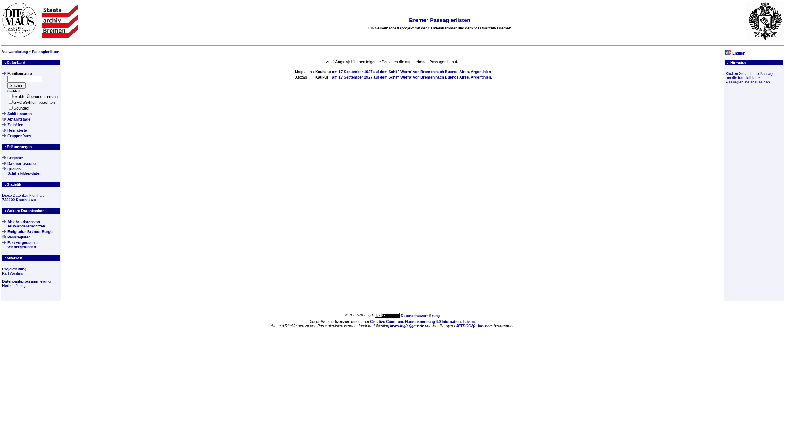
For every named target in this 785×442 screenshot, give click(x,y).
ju (371, 315)
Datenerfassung (21, 163)
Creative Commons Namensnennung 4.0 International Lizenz (423, 322)
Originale (15, 158)
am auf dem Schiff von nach (411, 72)
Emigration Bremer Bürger (30, 232)
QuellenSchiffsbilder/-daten (24, 171)
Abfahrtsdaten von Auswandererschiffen (26, 224)
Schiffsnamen (19, 114)
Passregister (18, 237)
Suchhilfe (14, 91)
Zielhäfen (15, 125)
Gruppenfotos (19, 136)
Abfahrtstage (18, 119)
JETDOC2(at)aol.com (474, 326)
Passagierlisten (45, 52)
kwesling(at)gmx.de (407, 326)
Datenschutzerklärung (420, 316)
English (738, 53)
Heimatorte (17, 130)
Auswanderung (15, 52)
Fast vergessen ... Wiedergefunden (22, 245)
